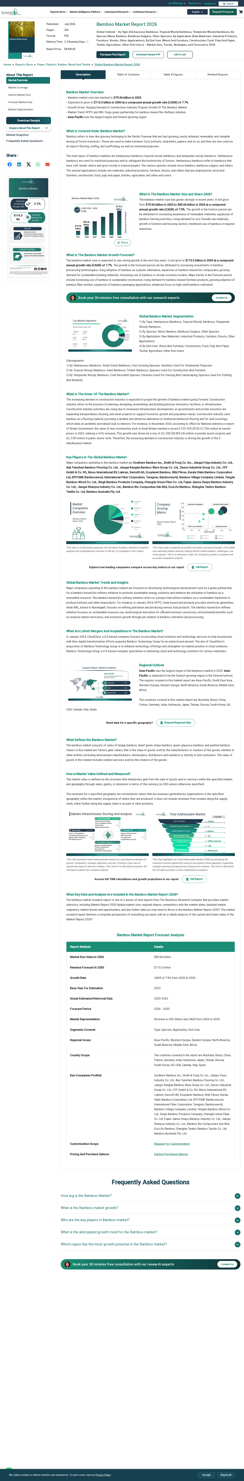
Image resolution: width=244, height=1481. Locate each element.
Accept (206, 1475)
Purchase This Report (112, 54)
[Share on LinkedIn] (19, 164)
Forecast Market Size (20, 102)
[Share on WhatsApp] (38, 164)
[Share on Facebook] (9, 164)
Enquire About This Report (24, 128)
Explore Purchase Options (171, 1154)
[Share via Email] (47, 164)
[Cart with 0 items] (241, 12)
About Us (193, 3)
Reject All (226, 1475)
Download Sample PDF (148, 54)
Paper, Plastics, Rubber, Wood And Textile (63, 64)
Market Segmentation (20, 109)
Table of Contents (128, 74)
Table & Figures (173, 74)
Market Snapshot (17, 135)
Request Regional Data (178, 722)
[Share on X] (28, 164)
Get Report (202, 567)
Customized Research (116, 12)
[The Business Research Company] (11, 11)
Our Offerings (175, 3)
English (196, 12)
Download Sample (28, 120)
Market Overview (18, 80)
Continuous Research (144, 12)
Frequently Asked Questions (24, 141)
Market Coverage (18, 87)
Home (7, 64)
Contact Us (210, 3)
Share (124, 242)
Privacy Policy (103, 1475)
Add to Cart (180, 54)
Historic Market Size (19, 94)
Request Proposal (223, 11)
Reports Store (58, 12)
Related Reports (218, 74)
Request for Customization (172, 1144)
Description (83, 74)
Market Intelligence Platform (85, 12)
